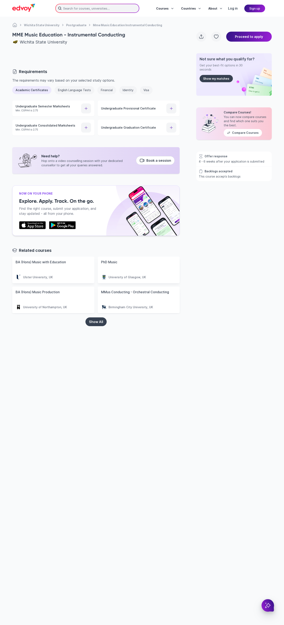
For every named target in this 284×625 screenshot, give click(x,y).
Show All (96, 322)
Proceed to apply (249, 37)
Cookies (186, 601)
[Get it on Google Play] (62, 225)
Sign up (254, 8)
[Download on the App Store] (32, 225)
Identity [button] (128, 90)
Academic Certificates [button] (32, 90)
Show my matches (216, 78)
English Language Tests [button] (74, 90)
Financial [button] (107, 90)
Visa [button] (146, 90)
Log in (233, 8)
